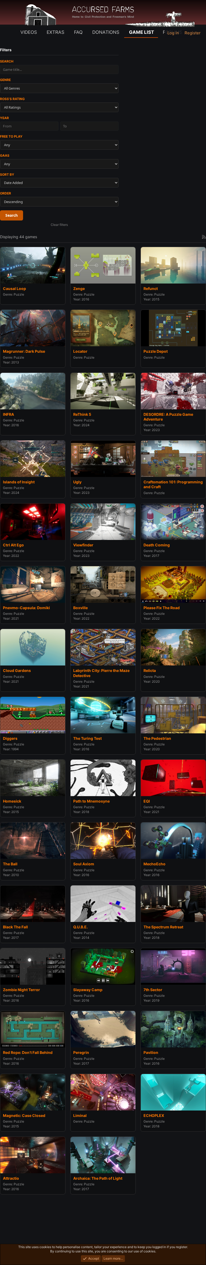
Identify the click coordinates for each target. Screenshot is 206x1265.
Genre (5, 80)
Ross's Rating (12, 99)
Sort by (7, 174)
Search (6, 61)
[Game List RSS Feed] (204, 237)
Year (4, 118)
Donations (105, 32)
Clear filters (59, 225)
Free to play (11, 136)
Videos (28, 32)
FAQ (78, 32)
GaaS (4, 155)
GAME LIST (141, 32)
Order (5, 193)
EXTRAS (55, 32)
